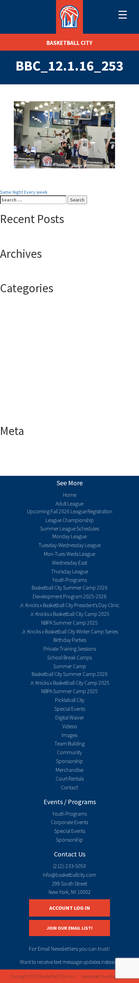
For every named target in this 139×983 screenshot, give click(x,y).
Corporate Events (69, 822)
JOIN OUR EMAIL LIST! (69, 928)
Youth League (26, 414)
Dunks (19, 374)
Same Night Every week (24, 192)
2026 (18, 347)
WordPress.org (28, 469)
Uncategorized (28, 408)
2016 (18, 306)
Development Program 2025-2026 (70, 596)
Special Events (69, 708)
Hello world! (25, 237)
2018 (18, 320)
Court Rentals (70, 778)
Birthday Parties (69, 639)
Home (69, 494)
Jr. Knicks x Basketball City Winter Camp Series (70, 631)
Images (69, 735)
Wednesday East (69, 562)
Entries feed (25, 456)
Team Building (69, 743)
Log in (19, 449)
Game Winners (28, 387)
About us (22, 354)
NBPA (18, 394)
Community (69, 752)
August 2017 (25, 272)
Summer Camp (28, 401)
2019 (18, 327)
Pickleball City (69, 700)
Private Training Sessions (70, 648)
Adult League (26, 360)
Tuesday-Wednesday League (69, 545)
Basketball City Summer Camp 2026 (70, 587)
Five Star (22, 381)
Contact (69, 787)
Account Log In (69, 907)
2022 (18, 333)
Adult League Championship (41, 367)
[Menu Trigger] (122, 14)
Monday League (69, 536)
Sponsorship (69, 761)
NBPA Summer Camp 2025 (69, 622)
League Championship (70, 520)
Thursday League (69, 571)
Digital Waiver (69, 717)
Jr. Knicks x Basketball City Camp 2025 (69, 613)
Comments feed (29, 462)
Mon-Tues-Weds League (69, 553)
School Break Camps (69, 657)
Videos (69, 726)
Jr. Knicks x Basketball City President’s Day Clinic (69, 605)
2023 (18, 340)
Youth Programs (69, 579)
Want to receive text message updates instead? (69, 961)
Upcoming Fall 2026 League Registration (69, 511)
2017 (18, 313)
